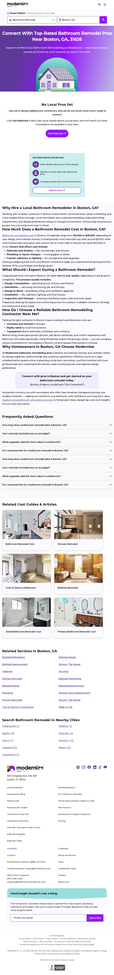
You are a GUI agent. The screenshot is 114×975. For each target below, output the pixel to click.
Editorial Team (14, 841)
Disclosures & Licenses (86, 939)
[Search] (99, 4)
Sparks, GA (8, 733)
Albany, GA (65, 747)
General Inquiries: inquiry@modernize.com (29, 868)
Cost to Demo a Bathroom (21, 587)
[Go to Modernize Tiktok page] (100, 767)
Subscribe (95, 918)
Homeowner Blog (16, 794)
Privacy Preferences (68, 939)
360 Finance (64, 807)
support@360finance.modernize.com (26, 882)
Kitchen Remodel (12, 678)
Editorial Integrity (16, 834)
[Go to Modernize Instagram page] (83, 767)
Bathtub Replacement (15, 664)
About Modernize (67, 855)
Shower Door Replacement (74, 693)
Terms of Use (38, 939)
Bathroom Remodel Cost (20, 544)
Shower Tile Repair (70, 664)
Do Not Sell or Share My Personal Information (73, 941)
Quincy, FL (8, 740)
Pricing (61, 821)
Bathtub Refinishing (13, 657)
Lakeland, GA (9, 747)
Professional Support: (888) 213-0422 (26, 862)
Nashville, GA (66, 733)
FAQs (61, 862)
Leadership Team (67, 868)
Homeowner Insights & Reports (74, 814)
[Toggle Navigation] (105, 4)
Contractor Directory (18, 821)
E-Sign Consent (51, 939)
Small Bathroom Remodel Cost (23, 631)
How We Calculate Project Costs (23, 827)
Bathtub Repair (67, 657)
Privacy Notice (25, 939)
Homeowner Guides (17, 807)
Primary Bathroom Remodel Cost (77, 631)
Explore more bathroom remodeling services (27, 400)
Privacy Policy (67, 944)
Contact (11, 855)
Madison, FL (65, 726)
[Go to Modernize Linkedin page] (94, 767)
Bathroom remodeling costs (18, 235)
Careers (62, 875)
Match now (56, 190)
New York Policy (46, 941)
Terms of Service (82, 944)
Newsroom (63, 882)
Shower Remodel (68, 544)
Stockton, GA (66, 740)
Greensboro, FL (10, 754)
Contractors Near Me (18, 814)
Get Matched (56, 133)
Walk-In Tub (65, 707)
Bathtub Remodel (68, 587)
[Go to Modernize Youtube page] (105, 767)
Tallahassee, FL (10, 726)
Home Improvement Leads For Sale (76, 801)
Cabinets (7, 671)
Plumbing (7, 693)
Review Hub (13, 801)
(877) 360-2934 (15, 878)
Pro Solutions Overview (70, 794)
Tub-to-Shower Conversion (18, 707)
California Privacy (30, 941)
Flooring (63, 671)
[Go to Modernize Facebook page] (89, 767)
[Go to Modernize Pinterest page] (78, 767)
